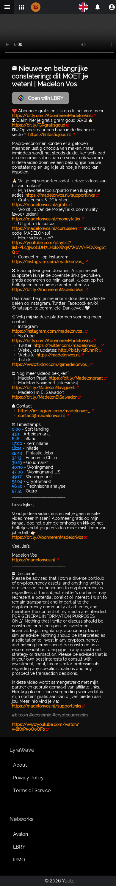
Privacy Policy (28, 778)
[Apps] (21, 7)
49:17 (17, 476)
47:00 (17, 472)
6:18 (15, 438)
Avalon (20, 834)
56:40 (17, 486)
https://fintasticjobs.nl (49, 134)
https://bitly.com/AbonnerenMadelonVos (52, 115)
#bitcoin (20, 715)
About (20, 765)
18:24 (16, 448)
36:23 (17, 462)
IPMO (19, 860)
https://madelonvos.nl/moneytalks (46, 219)
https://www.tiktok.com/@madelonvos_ (50, 364)
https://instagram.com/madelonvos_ (48, 261)
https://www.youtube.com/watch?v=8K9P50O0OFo (45, 727)
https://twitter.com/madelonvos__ (67, 345)
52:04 (17, 481)
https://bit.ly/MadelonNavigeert (43, 387)
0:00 (16, 429)
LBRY (19, 847)
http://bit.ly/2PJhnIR (78, 350)
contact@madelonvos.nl (41, 415)
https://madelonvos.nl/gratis (40, 204)
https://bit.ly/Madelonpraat (76, 378)
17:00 (17, 443)
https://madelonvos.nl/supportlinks (60, 195)
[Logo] (36, 7)
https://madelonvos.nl (58, 355)
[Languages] (83, 7)
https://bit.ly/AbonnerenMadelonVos (47, 537)
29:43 (17, 453)
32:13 (16, 457)
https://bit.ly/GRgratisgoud (38, 125)
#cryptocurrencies (70, 715)
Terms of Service (32, 790)
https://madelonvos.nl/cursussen (44, 228)
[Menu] (7, 7)
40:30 (17, 467)
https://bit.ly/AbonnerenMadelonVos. (48, 289)
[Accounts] (97, 7)
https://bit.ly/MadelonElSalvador (44, 397)
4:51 (15, 434)
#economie (40, 715)
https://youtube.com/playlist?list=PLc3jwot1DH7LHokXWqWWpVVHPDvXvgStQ (59, 247)
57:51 (17, 491)
